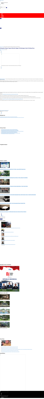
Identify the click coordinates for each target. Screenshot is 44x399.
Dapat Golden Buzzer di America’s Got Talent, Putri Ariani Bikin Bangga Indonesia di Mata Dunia (12, 117)
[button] (6, 7)
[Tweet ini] (1, 51)
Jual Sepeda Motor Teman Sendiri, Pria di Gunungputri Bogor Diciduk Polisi (12, 203)
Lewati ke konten (2, 0)
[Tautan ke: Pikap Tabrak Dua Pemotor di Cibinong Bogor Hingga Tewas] (2, 231)
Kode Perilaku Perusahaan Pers (4, 396)
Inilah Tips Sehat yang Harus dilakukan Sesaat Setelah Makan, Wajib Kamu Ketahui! (9, 350)
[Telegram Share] (1, 52)
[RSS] (1, 394)
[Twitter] (1, 113)
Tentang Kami (2, 397)
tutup (0, 18)
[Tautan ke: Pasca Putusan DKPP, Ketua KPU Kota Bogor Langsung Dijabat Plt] (2, 239)
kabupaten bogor (2, 110)
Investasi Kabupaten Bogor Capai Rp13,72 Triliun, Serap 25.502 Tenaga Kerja (9, 129)
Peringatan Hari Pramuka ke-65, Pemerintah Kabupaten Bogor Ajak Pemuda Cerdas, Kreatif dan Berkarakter (18, 194)
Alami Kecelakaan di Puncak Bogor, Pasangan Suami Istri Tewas (7, 133)
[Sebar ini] (1, 66)
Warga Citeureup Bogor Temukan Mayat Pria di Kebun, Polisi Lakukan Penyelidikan (14, 177)
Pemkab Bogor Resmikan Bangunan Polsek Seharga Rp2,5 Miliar (10, 94)
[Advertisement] (11, 11)
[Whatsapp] (1, 68)
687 (1, 215)
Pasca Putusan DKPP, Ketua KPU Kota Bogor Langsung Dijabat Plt (8, 240)
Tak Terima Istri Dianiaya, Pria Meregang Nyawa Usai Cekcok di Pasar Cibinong (9, 132)
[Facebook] (1, 112)
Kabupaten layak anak (6, 110)
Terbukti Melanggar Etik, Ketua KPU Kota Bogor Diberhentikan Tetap (8, 244)
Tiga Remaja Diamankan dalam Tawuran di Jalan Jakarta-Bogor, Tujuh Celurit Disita (9, 130)
